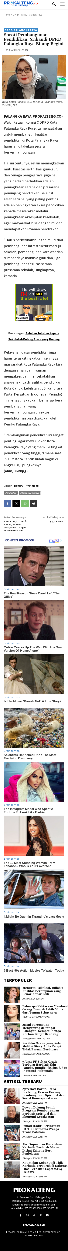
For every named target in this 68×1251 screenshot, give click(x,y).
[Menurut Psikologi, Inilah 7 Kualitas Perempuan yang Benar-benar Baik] (12, 995)
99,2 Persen (57, 521)
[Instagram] (27, 1215)
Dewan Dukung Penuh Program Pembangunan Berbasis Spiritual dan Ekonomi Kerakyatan (40, 1112)
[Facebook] (7, 503)
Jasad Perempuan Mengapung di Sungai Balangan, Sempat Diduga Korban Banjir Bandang (41, 1029)
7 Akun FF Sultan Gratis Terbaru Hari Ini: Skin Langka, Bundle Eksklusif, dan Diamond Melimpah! (44, 1066)
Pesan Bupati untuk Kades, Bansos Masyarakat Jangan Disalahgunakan (15, 526)
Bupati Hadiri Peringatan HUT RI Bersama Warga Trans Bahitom (41, 1129)
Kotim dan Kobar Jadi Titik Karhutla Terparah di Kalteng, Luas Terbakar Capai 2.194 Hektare (45, 1167)
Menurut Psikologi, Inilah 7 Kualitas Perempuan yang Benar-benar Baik (42, 991)
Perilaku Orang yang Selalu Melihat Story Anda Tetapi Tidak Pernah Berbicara (42, 1046)
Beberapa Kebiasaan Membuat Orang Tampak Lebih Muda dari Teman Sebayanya (45, 1009)
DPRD (16, 14)
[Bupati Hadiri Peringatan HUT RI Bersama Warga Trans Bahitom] (12, 1133)
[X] (16, 503)
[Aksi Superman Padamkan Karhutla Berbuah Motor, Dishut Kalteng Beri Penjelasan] (12, 1151)
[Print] (33, 503)
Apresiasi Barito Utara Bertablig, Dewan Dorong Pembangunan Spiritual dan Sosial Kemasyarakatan (43, 1093)
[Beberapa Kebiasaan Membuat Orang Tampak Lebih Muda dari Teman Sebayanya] (12, 1013)
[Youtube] (47, 1215)
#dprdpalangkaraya (29, 492)
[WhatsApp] (25, 503)
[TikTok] (34, 1215)
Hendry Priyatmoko (26, 485)
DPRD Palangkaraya (31, 14)
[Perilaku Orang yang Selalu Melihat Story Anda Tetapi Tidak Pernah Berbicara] (12, 1050)
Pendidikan (10, 492)
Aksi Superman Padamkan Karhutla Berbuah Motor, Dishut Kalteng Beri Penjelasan (42, 1149)
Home (7, 14)
